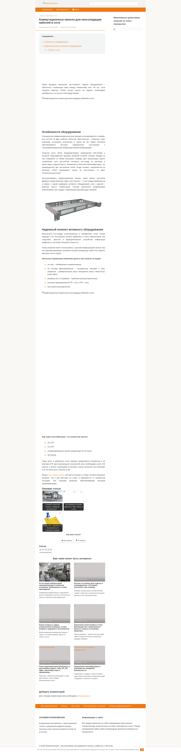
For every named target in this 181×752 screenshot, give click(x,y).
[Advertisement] (73, 70)
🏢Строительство (62, 9)
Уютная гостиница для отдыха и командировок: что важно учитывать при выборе (88, 585)
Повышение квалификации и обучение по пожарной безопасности (87, 668)
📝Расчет (75, 9)
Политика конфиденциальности (120, 706)
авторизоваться (84, 696)
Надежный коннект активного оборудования (62, 46)
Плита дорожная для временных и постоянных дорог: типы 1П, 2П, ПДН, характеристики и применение (54, 669)
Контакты (64, 706)
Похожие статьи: (54, 50)
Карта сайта (75, 706)
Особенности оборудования (56, 42)
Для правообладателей (49, 706)
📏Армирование (47, 9)
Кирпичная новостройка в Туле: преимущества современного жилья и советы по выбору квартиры (88, 628)
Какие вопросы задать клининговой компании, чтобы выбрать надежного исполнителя (54, 627)
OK (142, 749)
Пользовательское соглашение (94, 706)
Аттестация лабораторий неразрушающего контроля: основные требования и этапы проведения (53, 586)
